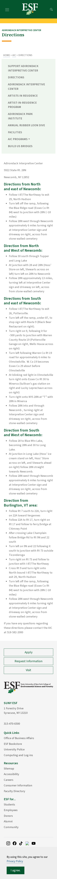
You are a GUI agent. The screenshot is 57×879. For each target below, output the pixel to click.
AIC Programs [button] (18, 139)
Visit (28, 670)
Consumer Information (18, 785)
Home (6, 55)
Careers (8, 780)
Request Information (28, 661)
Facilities (15, 132)
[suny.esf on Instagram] (8, 843)
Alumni (8, 821)
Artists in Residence (23, 96)
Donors (8, 816)
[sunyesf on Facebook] (14, 843)
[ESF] (30, 9)
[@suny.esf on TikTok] (21, 843)
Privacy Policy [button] (15, 861)
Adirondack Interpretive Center (26, 86)
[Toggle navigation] (7, 9)
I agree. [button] (15, 870)
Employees (11, 810)
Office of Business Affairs (19, 738)
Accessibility (11, 774)
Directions (16, 77)
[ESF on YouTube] (33, 843)
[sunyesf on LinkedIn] (27, 843)
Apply (28, 652)
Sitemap (9, 768)
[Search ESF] (51, 9)
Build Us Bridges (20, 146)
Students (9, 804)
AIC (14, 55)
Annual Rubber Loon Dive (26, 125)
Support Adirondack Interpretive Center (23, 68)
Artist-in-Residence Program (22, 105)
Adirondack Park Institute (20, 116)
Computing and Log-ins (18, 755)
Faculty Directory (14, 791)
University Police (14, 749)
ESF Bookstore (13, 744)
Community (11, 827)
